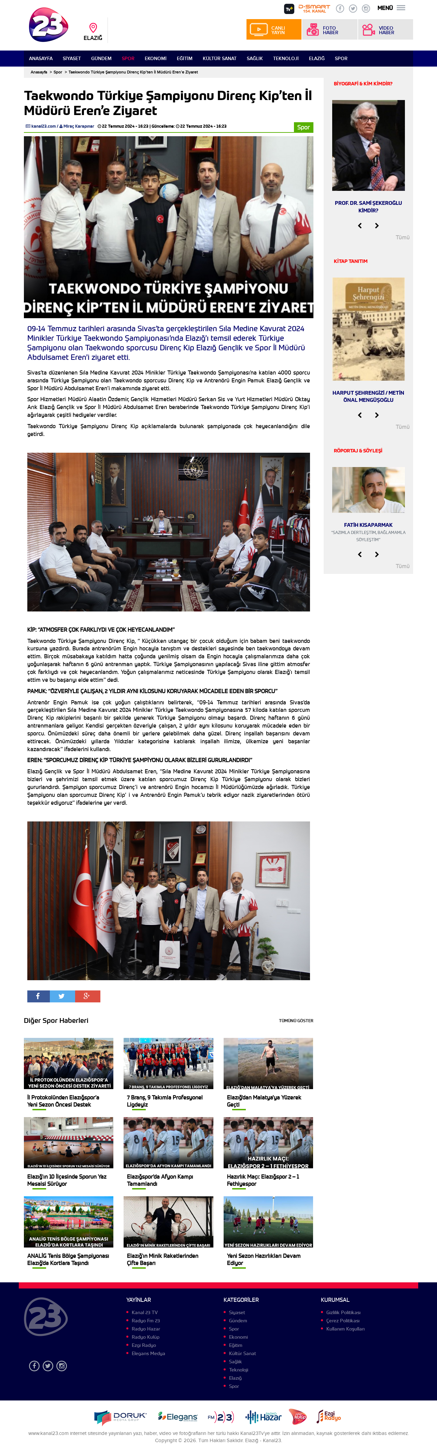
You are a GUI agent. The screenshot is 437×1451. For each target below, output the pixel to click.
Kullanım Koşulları (345, 1329)
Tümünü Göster (296, 1020)
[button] (360, 226)
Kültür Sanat (220, 58)
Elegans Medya (148, 1353)
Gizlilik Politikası (343, 1312)
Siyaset (72, 58)
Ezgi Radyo (144, 1345)
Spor (128, 58)
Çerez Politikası (343, 1321)
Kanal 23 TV (145, 1312)
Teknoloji (286, 58)
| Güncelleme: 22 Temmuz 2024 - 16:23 (188, 126)
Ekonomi (156, 58)
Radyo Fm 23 (146, 1321)
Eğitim (185, 58)
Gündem (101, 58)
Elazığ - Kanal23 (263, 1440)
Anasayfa (41, 58)
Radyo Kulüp (145, 1337)
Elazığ (317, 58)
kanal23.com (43, 126)
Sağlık (255, 58)
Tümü (403, 237)
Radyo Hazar (146, 1329)
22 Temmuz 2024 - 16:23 (125, 126)
